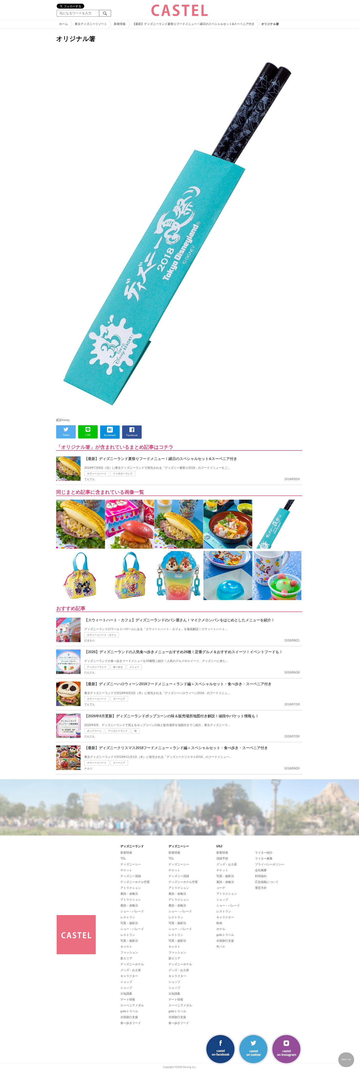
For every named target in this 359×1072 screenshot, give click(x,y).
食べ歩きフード (130, 1023)
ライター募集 (264, 858)
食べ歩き (118, 667)
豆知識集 (126, 993)
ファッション (129, 952)
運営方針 (261, 888)
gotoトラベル (129, 1011)
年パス (220, 946)
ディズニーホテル (132, 964)
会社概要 (261, 870)
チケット (126, 870)
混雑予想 (222, 858)
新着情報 (126, 852)
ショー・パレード (132, 911)
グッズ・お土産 (130, 970)
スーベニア (119, 698)
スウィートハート (96, 473)
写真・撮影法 (129, 923)
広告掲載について (266, 882)
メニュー (134, 667)
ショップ (126, 982)
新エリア (126, 958)
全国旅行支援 (129, 1017)
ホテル (220, 929)
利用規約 (261, 876)
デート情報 (127, 999)
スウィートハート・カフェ (101, 635)
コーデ (220, 888)
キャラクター (129, 976)
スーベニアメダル (132, 1005)
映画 (219, 923)
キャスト (126, 946)
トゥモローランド (123, 473)
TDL (123, 858)
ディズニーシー (130, 864)
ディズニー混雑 (130, 876)
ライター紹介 (264, 852)
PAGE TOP (346, 1060)
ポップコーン (94, 731)
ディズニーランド (96, 667)
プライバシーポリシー (269, 864)
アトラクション (130, 888)
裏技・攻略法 (129, 893)
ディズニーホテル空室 (135, 882)
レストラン (127, 917)
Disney (65, 420)
